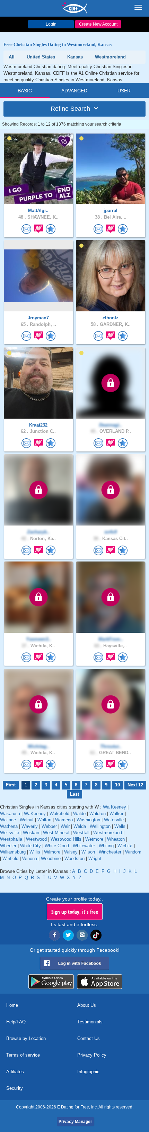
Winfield (10, 858)
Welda (79, 826)
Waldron (97, 813)
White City (30, 845)
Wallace (8, 819)
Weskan (31, 832)
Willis (34, 852)
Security (14, 1088)
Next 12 (135, 784)
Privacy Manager (75, 1121)
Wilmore (52, 852)
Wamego (64, 819)
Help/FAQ (16, 1021)
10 (117, 784)
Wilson (88, 852)
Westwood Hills (66, 839)
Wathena (9, 826)
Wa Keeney (114, 807)
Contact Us (88, 1038)
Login (51, 24)
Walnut (27, 819)
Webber (49, 826)
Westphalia (11, 839)
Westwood (36, 839)
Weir (65, 826)
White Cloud (57, 845)
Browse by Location (26, 1038)
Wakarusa (10, 813)
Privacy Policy (91, 1055)
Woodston (74, 858)
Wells (119, 826)
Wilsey (71, 852)
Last (74, 794)
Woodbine (51, 858)
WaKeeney (35, 813)
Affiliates (15, 1071)
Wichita (124, 845)
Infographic (88, 1071)
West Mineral (56, 832)
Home (12, 1005)
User (124, 90)
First (11, 784)
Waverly (29, 826)
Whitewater (84, 845)
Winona (29, 858)
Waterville (114, 819)
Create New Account (98, 24)
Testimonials (90, 1021)
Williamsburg (13, 852)
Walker (116, 813)
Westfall (81, 832)
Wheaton (116, 839)
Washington (88, 819)
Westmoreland (107, 832)
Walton (44, 819)
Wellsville (9, 832)
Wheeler (8, 845)
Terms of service (23, 1055)
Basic (25, 90)
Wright (94, 858)
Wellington (100, 826)
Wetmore (94, 839)
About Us (86, 1005)
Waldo (79, 813)
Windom (133, 852)
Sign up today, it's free (74, 911)
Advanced (74, 90)
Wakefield (59, 813)
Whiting (106, 845)
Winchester (110, 852)
